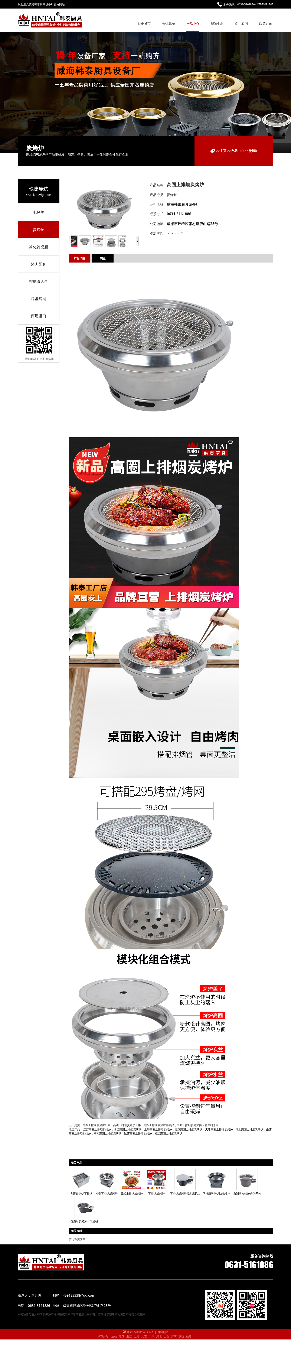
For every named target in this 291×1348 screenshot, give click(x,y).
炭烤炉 (253, 151)
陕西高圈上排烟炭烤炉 (138, 1133)
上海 (136, 1336)
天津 (151, 1336)
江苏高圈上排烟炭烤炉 (97, 1129)
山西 (166, 1336)
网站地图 (163, 1332)
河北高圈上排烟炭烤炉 (249, 1129)
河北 (159, 1336)
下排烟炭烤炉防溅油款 (216, 1193)
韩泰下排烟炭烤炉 (106, 1193)
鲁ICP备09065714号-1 (139, 1332)
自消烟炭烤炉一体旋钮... (85, 1221)
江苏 (121, 1336)
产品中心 (237, 151)
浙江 (129, 1336)
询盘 (103, 258)
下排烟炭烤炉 (156, 1193)
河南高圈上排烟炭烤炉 (107, 1133)
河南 (174, 1336)
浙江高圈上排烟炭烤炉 (127, 1129)
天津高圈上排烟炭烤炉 (219, 1129)
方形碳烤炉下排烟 (81, 1193)
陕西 (181, 1336)
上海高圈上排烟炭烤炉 (158, 1129)
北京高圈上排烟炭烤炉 (188, 1129)
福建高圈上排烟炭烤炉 (168, 1133)
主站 (114, 1336)
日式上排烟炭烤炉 (132, 1193)
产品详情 (79, 258)
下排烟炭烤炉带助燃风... (185, 1193)
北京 (144, 1336)
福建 (189, 1336)
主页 (223, 151)
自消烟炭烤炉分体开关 (247, 1193)
